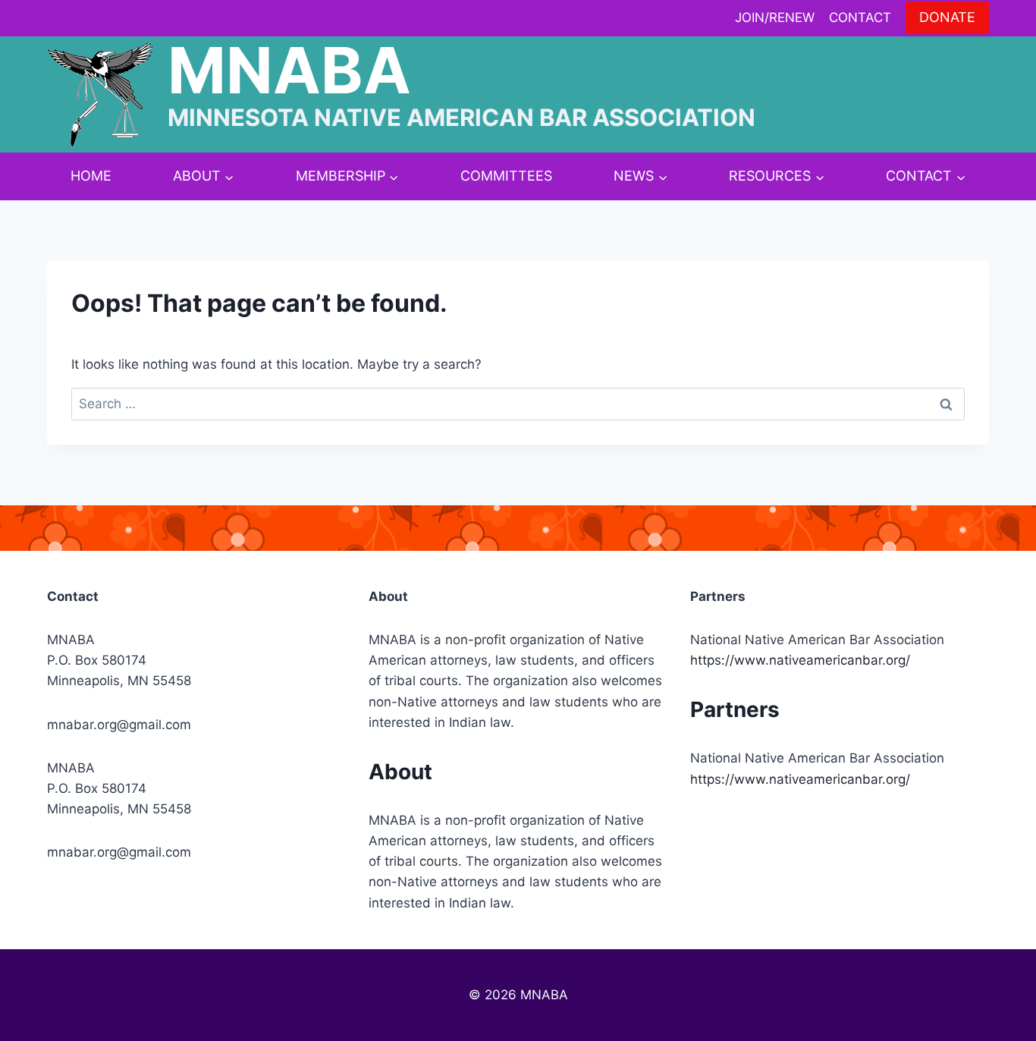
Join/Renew (775, 17)
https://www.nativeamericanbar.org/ (800, 660)
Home (91, 176)
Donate (947, 17)
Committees (506, 176)
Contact (860, 17)
